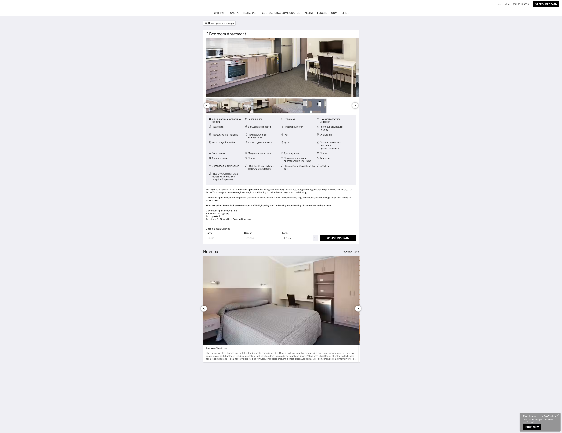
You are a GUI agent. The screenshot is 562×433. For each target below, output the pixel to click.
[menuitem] (218, 13)
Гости (285, 233)
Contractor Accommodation (265, 386)
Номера (261, 380)
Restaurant (262, 382)
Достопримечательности (267, 391)
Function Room (265, 397)
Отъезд (248, 233)
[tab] (268, 374)
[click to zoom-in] (281, 67)
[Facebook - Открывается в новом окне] (353, 380)
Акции (260, 395)
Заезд (209, 233)
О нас (285, 378)
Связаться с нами (291, 380)
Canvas (352, 405)
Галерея (287, 385)
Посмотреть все (350, 251)
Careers (286, 388)
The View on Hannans (23, 4)
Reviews (286, 383)
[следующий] (355, 105)
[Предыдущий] (207, 105)
